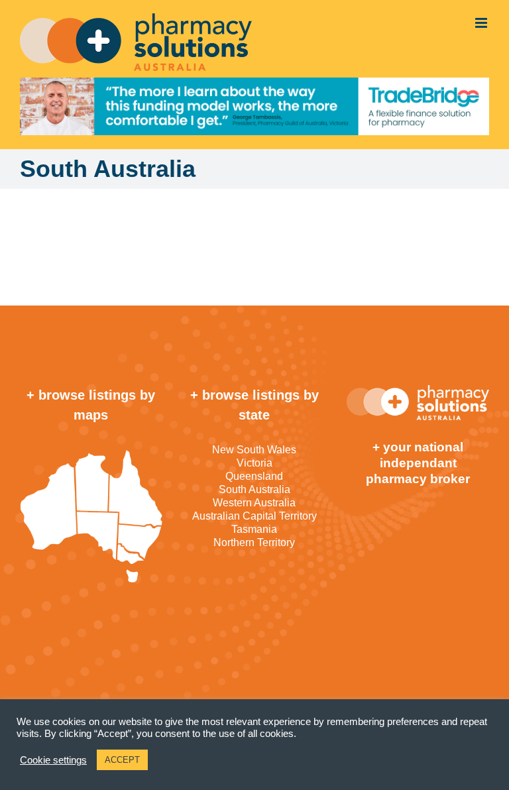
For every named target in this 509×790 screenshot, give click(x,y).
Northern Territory (254, 542)
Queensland (254, 476)
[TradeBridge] (254, 107)
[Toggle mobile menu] (482, 23)
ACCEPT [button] (122, 760)
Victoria (254, 463)
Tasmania (254, 529)
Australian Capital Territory (254, 516)
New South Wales (254, 449)
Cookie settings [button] (53, 760)
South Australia (254, 489)
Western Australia (254, 502)
